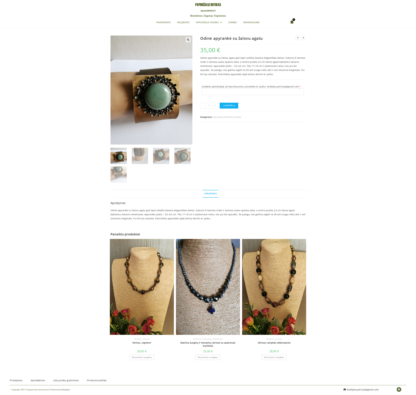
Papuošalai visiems (207, 22)
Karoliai (146, 339)
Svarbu (232, 22)
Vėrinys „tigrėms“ (142, 342)
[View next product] (303, 38)
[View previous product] (297, 38)
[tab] (210, 193)
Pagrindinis (163, 22)
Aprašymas (210, 193)
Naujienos (183, 22)
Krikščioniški (217, 339)
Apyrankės (218, 116)
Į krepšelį (229, 105)
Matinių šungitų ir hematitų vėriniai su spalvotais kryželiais (207, 344)
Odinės (237, 116)
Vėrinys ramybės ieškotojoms (274, 342)
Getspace (65, 389)
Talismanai (206, 339)
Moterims (229, 116)
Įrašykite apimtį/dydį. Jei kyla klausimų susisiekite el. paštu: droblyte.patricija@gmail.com (250, 86)
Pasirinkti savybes (142, 357)
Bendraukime (251, 22)
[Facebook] (399, 389)
